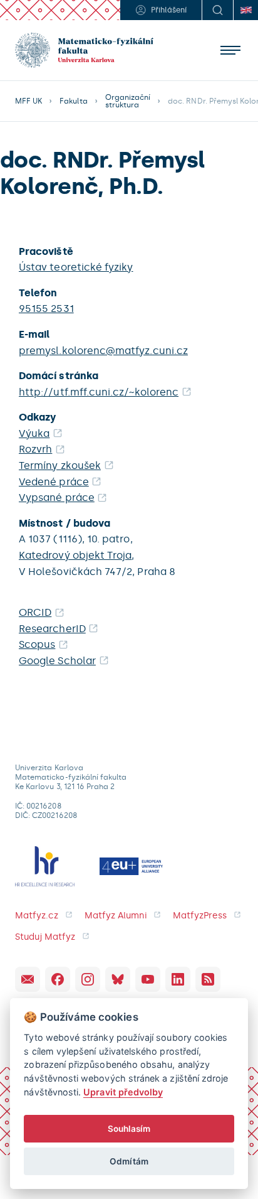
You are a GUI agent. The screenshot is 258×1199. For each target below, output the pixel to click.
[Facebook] (57, 979)
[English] (245, 10)
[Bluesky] (117, 979)
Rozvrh (35, 449)
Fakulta (73, 101)
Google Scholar (57, 661)
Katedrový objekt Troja (75, 555)
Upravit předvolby (123, 1092)
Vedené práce (54, 482)
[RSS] (207, 979)
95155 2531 (46, 309)
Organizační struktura (128, 101)
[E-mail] (27, 979)
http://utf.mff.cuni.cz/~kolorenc (98, 392)
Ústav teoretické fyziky (76, 267)
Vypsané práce (57, 497)
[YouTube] (147, 979)
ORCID (35, 612)
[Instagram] (87, 979)
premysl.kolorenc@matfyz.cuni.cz (103, 351)
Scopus (37, 644)
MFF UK (28, 101)
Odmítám (129, 1161)
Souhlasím (129, 1129)
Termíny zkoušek (60, 465)
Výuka (34, 433)
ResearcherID (52, 629)
